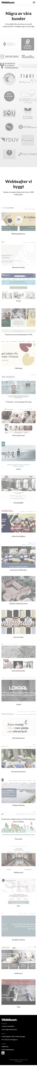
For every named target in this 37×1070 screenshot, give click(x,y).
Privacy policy (18, 1061)
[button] (34, 2)
